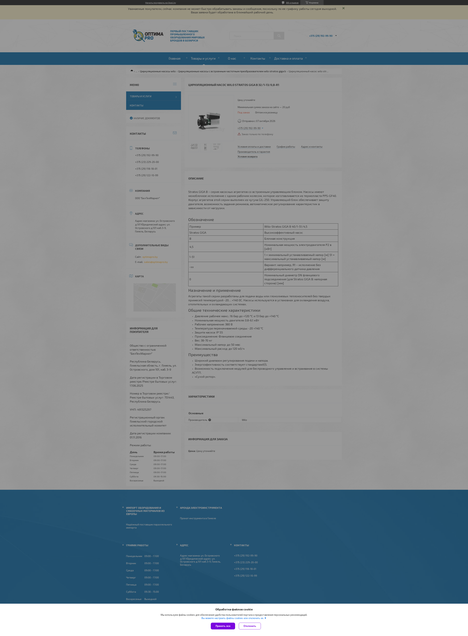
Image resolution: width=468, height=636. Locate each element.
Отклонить (250, 626)
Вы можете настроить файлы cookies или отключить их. (232, 618)
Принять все (223, 626)
